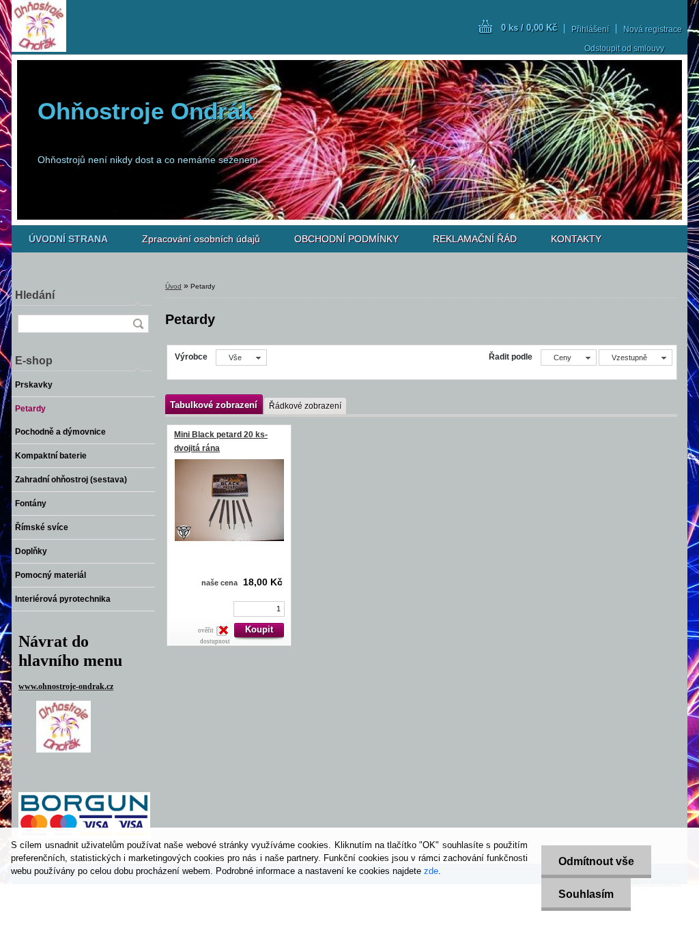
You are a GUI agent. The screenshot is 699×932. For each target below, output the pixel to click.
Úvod (173, 286)
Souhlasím (586, 894)
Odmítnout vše (596, 861)
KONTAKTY (576, 238)
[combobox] (569, 357)
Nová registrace (652, 29)
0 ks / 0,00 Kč (529, 28)
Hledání (35, 295)
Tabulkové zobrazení (213, 405)
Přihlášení (590, 29)
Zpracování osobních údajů (201, 238)
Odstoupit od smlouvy (624, 48)
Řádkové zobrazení (305, 406)
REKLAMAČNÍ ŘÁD (475, 238)
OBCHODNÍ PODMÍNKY (346, 238)
